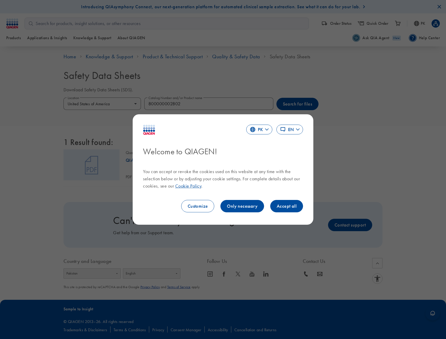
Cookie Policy (188, 186)
